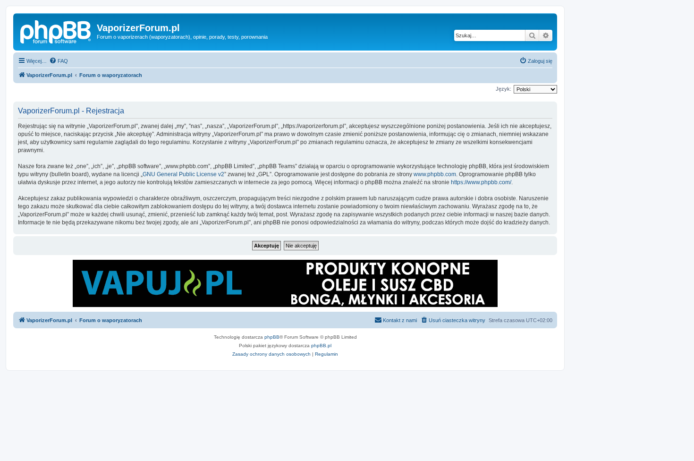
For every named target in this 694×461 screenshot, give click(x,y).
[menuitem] (58, 61)
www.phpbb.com (435, 174)
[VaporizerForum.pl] (56, 31)
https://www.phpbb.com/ (481, 182)
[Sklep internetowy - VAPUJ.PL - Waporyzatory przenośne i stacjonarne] (285, 283)
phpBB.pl (321, 345)
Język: (503, 89)
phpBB (271, 337)
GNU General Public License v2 (183, 174)
